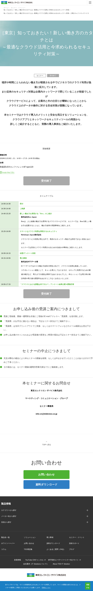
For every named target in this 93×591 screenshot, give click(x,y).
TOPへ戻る (46, 444)
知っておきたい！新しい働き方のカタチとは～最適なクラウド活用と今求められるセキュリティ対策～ (37, 10)
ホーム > (6, 8)
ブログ (71, 549)
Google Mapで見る (8, 172)
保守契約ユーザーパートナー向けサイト (63, 560)
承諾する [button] (87, 586)
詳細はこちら (46, 587)
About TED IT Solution (61, 564)
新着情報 (17, 560)
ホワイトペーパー (8, 543)
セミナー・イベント (76, 537)
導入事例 (49, 537)
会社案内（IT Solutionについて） (35, 564)
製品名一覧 (5, 537)
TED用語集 (28, 549)
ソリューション (30, 537)
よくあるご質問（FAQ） (55, 549)
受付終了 (46, 180)
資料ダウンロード (47, 484)
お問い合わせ (46, 474)
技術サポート (74, 543)
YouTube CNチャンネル (34, 560)
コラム (3, 549)
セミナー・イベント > (18, 8)
